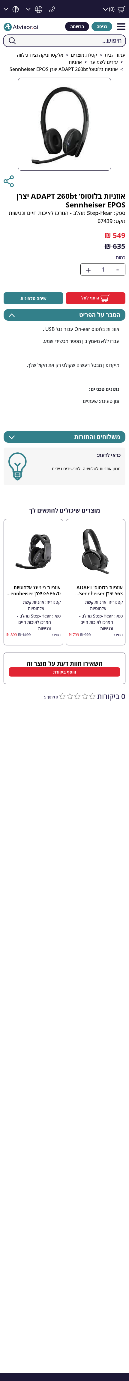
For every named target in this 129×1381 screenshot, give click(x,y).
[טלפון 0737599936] (50, 8)
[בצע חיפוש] (12, 40)
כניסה (102, 26)
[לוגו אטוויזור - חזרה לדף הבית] (21, 26)
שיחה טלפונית (33, 298)
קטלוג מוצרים (84, 55)
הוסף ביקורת (64, 672)
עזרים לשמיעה (103, 62)
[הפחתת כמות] (117, 269)
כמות (120, 257)
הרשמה (77, 26)
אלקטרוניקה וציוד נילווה (40, 55)
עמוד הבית (115, 55)
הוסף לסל (90, 298)
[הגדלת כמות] (88, 269)
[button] (114, 9)
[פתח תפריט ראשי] (121, 26)
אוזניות (75, 62)
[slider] (76, 695)
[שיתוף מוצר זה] (9, 181)
